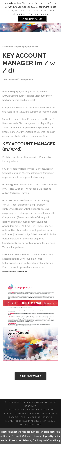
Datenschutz (28, 424)
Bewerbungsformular (14, 271)
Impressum (49, 420)
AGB (39, 424)
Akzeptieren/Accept (32, 18)
